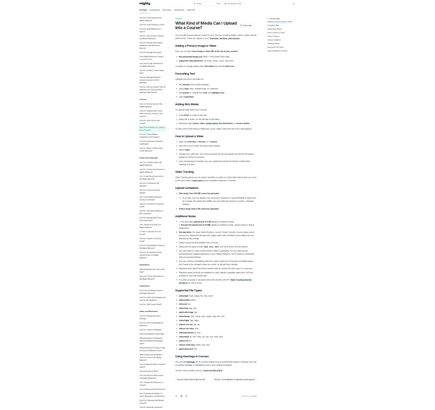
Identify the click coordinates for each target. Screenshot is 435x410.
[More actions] (255, 25)
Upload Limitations (274, 40)
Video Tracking (273, 36)
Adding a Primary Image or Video (279, 22)
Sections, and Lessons (229, 38)
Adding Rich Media (274, 29)
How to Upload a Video (276, 33)
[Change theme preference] (293, 3)
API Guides (167, 10)
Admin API (191, 10)
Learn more (197, 180)
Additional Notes (273, 43)
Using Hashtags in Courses (277, 51)
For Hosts (143, 10)
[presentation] (154, 211)
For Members (155, 10)
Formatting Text (273, 25)
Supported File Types (275, 47)
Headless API (179, 10)
